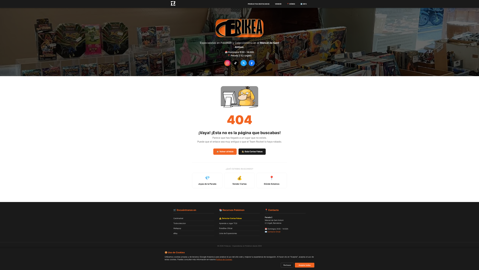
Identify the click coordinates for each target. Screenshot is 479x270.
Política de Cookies (224, 259)
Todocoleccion (179, 223)
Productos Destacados (259, 4)
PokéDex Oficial (225, 228)
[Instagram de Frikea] (227, 63)
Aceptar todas (305, 265)
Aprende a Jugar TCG (228, 223)
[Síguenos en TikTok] (235, 63)
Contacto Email (274, 232)
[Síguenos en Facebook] (252, 63)
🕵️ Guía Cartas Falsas (252, 151)
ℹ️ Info (303, 4)
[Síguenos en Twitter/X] (243, 63)
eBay (175, 233)
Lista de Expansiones (228, 233)
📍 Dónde (291, 4)
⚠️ (230, 218)
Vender (278, 4)
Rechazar (287, 265)
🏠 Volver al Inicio (225, 151)
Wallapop (177, 228)
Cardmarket (178, 218)
